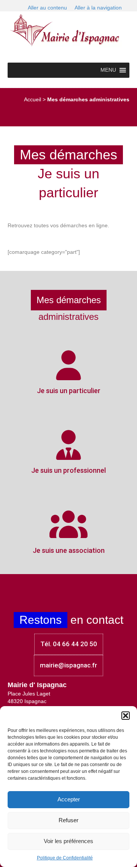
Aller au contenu (47, 8)
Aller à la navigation (98, 8)
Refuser (68, 820)
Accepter (68, 799)
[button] (125, 715)
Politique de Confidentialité (65, 858)
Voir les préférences (68, 841)
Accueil (32, 99)
